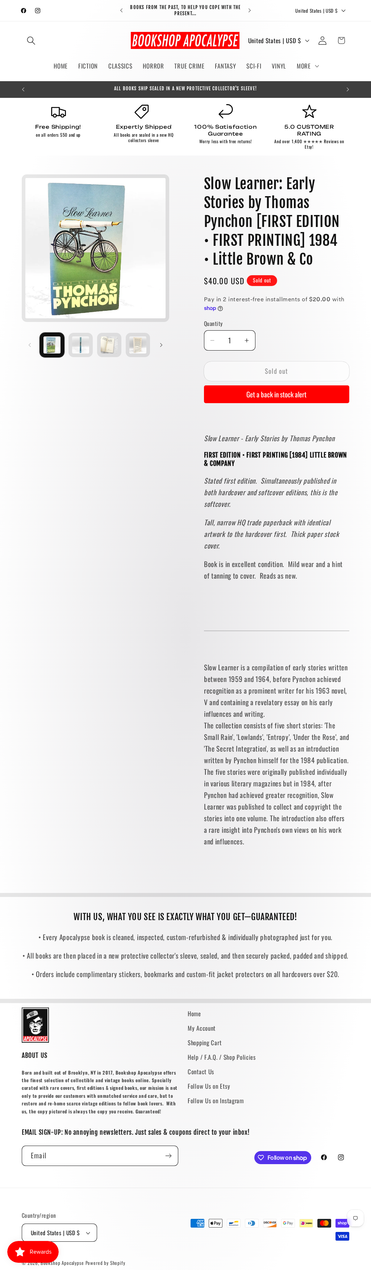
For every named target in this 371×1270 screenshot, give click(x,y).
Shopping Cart (204, 1042)
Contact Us (201, 1071)
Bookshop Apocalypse (62, 1262)
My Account (202, 1028)
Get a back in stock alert (276, 394)
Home (194, 1013)
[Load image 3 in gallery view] (109, 345)
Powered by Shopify (105, 1262)
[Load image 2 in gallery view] (80, 345)
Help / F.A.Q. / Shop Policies (222, 1057)
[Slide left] (30, 345)
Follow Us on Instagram (216, 1100)
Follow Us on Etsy (209, 1086)
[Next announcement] (250, 10)
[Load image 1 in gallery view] (52, 345)
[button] (31, 40)
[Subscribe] (168, 1156)
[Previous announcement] (121, 10)
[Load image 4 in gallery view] (138, 345)
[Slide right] (161, 345)
